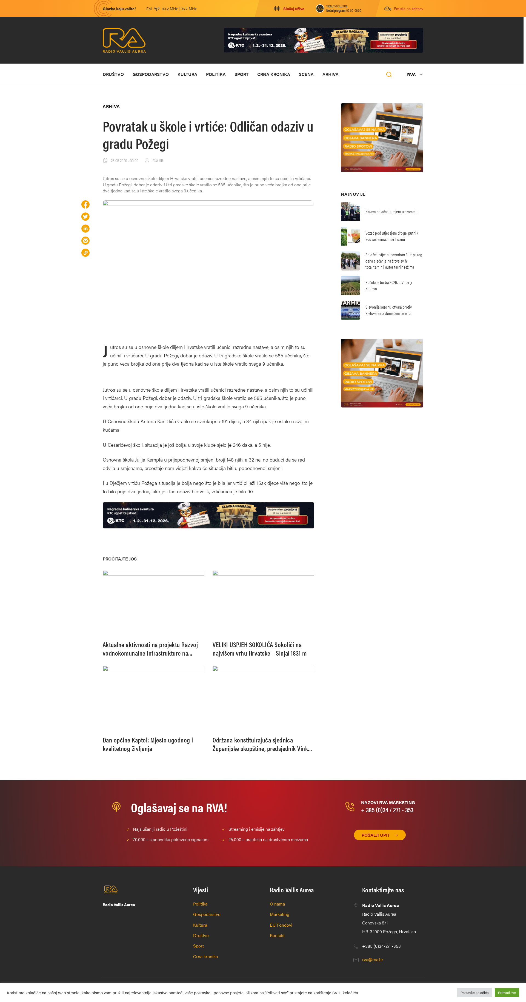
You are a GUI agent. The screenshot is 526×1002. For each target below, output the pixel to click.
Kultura (187, 74)
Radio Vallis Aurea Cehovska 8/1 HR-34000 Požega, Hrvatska (389, 918)
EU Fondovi (281, 925)
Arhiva (330, 74)
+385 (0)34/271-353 (381, 946)
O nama (277, 904)
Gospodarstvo (151, 74)
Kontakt (277, 935)
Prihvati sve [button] (507, 992)
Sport (241, 74)
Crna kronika (273, 74)
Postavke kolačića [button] (475, 992)
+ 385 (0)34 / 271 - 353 (387, 809)
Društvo (113, 74)
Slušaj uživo (293, 8)
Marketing (279, 914)
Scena (306, 74)
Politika (216, 74)
